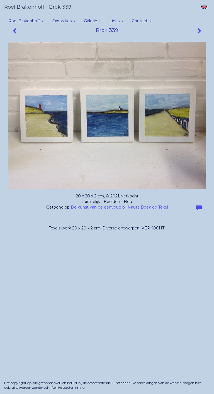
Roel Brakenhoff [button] (24, 20)
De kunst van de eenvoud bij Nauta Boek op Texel (119, 207)
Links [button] (115, 20)
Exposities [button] (62, 20)
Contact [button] (140, 20)
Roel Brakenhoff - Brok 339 (37, 7)
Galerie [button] (91, 20)
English (204, 7)
